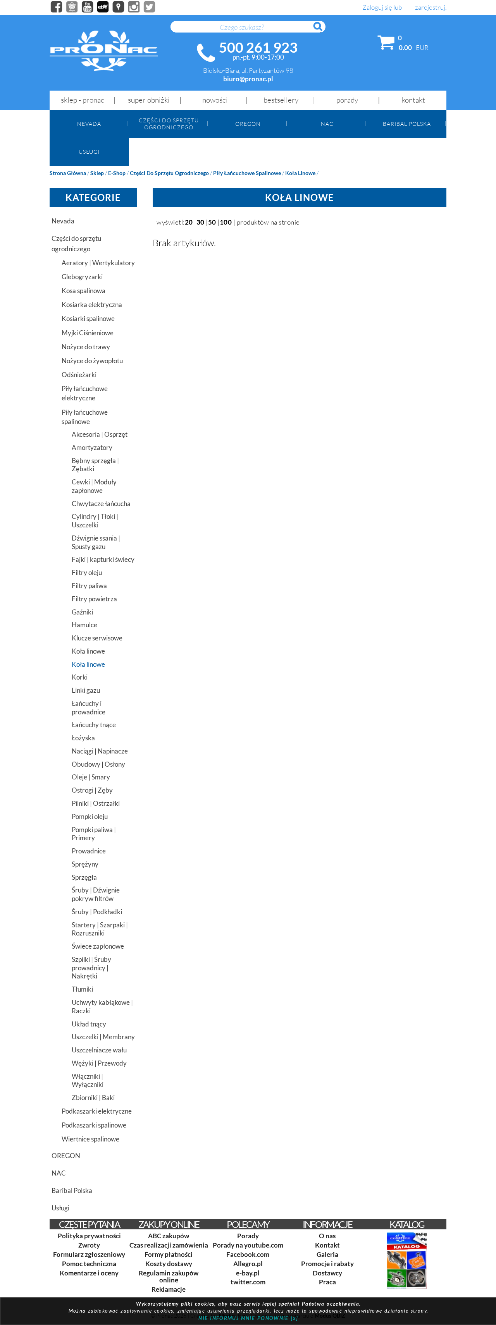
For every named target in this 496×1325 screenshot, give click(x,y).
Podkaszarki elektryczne (97, 1111)
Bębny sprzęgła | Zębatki (95, 465)
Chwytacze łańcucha (101, 503)
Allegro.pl (248, 1264)
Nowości (215, 100)
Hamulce (84, 625)
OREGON (248, 123)
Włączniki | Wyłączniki (87, 1080)
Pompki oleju (90, 816)
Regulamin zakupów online (168, 1276)
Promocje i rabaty (327, 1264)
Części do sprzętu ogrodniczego (169, 123)
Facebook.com (247, 1254)
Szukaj (322, 30)
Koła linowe (300, 173)
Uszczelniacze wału (99, 1050)
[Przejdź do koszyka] (386, 44)
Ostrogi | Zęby (92, 790)
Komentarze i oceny (89, 1273)
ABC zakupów (168, 1236)
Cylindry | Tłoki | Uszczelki (95, 520)
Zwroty (89, 1245)
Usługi (89, 151)
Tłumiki (82, 989)
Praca (327, 1282)
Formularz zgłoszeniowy (89, 1254)
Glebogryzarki (82, 277)
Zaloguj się (377, 7)
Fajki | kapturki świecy (103, 559)
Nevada (89, 123)
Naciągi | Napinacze (100, 751)
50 (212, 222)
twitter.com (248, 1282)
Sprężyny (85, 864)
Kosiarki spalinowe (88, 318)
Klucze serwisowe (97, 638)
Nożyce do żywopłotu (92, 361)
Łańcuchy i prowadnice (88, 707)
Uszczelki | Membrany (103, 1037)
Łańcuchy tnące (94, 725)
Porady (347, 100)
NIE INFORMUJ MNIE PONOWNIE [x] (248, 1318)
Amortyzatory (92, 447)
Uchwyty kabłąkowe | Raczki (102, 1006)
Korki (80, 677)
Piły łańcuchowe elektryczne (85, 393)
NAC (327, 123)
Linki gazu (86, 690)
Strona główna (68, 173)
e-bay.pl (248, 1273)
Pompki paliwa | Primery (94, 834)
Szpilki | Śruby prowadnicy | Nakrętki (91, 967)
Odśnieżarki (79, 375)
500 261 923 (258, 47)
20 (189, 222)
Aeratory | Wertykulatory (98, 263)
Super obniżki (149, 100)
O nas (327, 1236)
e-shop (117, 173)
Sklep (97, 173)
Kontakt (413, 100)
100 (226, 222)
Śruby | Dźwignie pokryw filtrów (96, 894)
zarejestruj (430, 7)
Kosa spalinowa (83, 291)
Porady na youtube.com (248, 1245)
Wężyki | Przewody (99, 1063)
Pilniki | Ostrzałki (96, 803)
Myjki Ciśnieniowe (88, 333)
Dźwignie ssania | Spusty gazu (96, 542)
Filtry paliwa (89, 586)
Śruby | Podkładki (97, 912)
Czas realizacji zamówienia (168, 1245)
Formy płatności (169, 1254)
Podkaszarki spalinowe (94, 1125)
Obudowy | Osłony (98, 764)
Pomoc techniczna (89, 1264)
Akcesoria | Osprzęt (99, 434)
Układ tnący (89, 1024)
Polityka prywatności (89, 1236)
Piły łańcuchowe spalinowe (247, 173)
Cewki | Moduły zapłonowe (94, 486)
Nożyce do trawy (86, 347)
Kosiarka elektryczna (92, 304)
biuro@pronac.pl (248, 79)
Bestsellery (281, 100)
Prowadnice (89, 851)
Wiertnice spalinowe (90, 1139)
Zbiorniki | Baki (93, 1097)
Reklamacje (169, 1289)
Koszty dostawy (168, 1264)
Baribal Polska (407, 123)
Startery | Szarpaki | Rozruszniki (100, 929)
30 (200, 222)
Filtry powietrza (94, 599)
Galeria (327, 1254)
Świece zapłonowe (98, 946)
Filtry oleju (87, 572)
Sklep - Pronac (82, 100)
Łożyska (83, 738)
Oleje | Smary (91, 777)
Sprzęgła (84, 877)
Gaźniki (82, 612)
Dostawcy (327, 1273)
